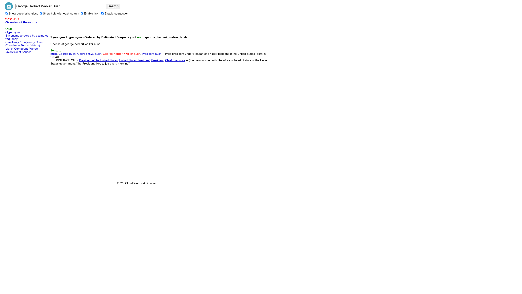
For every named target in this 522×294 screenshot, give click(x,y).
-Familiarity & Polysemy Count (24, 42)
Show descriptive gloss (23, 13)
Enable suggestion (116, 13)
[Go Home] (9, 9)
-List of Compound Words (21, 48)
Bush (53, 53)
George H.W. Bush (89, 53)
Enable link (91, 13)
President (157, 60)
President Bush (151, 53)
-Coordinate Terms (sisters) (22, 45)
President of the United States (98, 60)
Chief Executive (175, 60)
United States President (134, 60)
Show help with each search (61, 13)
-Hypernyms (12, 32)
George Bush (67, 53)
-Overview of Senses (18, 51)
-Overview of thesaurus (21, 22)
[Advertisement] (21, 116)
